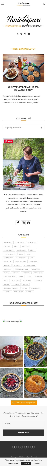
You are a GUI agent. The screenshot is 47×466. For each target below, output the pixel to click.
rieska (6, 284)
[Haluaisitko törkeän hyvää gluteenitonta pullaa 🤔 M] (35, 383)
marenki (7, 265)
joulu (16, 246)
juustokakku (8, 250)
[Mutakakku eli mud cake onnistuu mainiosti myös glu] (11, 351)
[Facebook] (17, 34)
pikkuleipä (26, 273)
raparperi (38, 280)
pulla (6, 280)
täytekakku (35, 288)
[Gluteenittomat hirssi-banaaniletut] (23, 68)
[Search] (44, 4)
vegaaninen (18, 292)
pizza (29, 277)
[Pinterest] (25, 34)
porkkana (38, 277)
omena (6, 273)
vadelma (7, 292)
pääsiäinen (27, 280)
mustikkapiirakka (21, 269)
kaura (21, 254)
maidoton (7, 261)
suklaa (25, 284)
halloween (32, 243)
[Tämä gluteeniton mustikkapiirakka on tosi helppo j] (35, 351)
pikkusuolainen (9, 277)
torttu (24, 288)
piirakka (16, 273)
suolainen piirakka (11, 288)
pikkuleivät (38, 273)
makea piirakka (20, 261)
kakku (32, 250)
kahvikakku (21, 250)
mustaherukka (29, 265)
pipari (21, 277)
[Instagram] (21, 34)
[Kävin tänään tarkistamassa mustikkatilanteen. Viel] (11, 383)
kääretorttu (21, 258)
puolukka (15, 280)
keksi (29, 254)
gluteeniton (19, 243)
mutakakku (36, 269)
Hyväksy (26, 463)
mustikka (7, 269)
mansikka (33, 261)
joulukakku (26, 246)
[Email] (29, 34)
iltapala (7, 246)
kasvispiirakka (9, 254)
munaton (17, 265)
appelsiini (7, 243)
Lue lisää (36, 463)
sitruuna (16, 284)
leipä (31, 258)
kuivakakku (8, 258)
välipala (30, 292)
